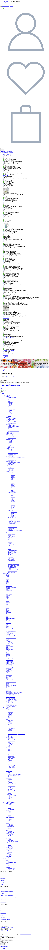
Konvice (10, 727)
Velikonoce (10, 458)
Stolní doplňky (9, 771)
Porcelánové (10, 843)
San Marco (13, 488)
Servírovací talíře (11, 739)
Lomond (10, 410)
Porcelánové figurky (12, 460)
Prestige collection (12, 445)
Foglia (12, 479)
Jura (9, 408)
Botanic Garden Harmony (13, 426)
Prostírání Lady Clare (10, 433)
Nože (9, 751)
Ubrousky (10, 797)
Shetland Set (10, 413)
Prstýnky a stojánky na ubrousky (14, 774)
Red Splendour (11, 554)
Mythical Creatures (12, 552)
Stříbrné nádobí (11, 419)
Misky (7, 719)
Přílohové (10, 714)
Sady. (9, 759)
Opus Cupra (10, 470)
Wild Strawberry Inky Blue (13, 569)
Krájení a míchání (11, 820)
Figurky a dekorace (9, 847)
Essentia (12, 513)
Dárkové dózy (8, 849)
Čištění (7, 860)
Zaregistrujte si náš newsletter (6, 151)
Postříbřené (10, 840)
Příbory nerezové (9, 768)
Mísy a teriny (10, 738)
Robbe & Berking (9, 434)
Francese (12, 480)
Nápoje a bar (8, 778)
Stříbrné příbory (11, 435)
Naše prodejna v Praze (5, 919)
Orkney (9, 412)
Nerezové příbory (11, 436)
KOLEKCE (5, 175)
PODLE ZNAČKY (7, 154)
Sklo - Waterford (11, 572)
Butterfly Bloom (11, 534)
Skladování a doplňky (10, 817)
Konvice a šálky (11, 409)
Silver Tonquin (11, 559)
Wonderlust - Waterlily (12, 571)
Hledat (2, 150)
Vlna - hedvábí (11, 832)
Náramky (7, 823)
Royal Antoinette (11, 463)
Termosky (10, 736)
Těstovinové (10, 716)
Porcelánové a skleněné (13, 841)
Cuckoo (9, 535)
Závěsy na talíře (11, 868)
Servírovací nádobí (9, 737)
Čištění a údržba (11, 523)
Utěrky (9, 798)
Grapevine (10, 442)
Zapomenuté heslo (4, 946)
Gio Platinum (11, 544)
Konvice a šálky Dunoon (11, 631)
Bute (9, 401)
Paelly (9, 812)
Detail (3, 393)
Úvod (4, 369)
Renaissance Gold (11, 556)
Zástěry (9, 800)
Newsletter (3, 917)
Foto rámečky (8, 838)
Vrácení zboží (3, 902)
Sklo (6, 784)
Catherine (10, 441)
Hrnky (9, 731)
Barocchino (13, 475)
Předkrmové (10, 712)
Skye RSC (8, 678)
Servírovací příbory (12, 754)
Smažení (7, 810)
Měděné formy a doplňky (11, 635)
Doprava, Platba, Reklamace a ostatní (8, 897)
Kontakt (2, 910)
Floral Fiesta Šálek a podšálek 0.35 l (12, 385)
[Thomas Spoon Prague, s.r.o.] (7, 6)
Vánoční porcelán (11, 560)
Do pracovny (8, 856)
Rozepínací (10, 824)
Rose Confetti (11, 455)
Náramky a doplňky (12, 423)
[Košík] (25, 146)
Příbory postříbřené (9, 758)
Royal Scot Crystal (9, 439)
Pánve (9, 811)
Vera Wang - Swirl (12, 566)
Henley (9, 405)
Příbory (9, 854)
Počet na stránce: (4, 380)
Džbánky (10, 782)
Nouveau (10, 443)
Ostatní (9, 724)
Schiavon (7, 471)
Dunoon (7, 398)
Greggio (7, 417)
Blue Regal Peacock (12, 397)
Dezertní (10, 713)
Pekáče (9, 815)
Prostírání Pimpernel (10, 432)
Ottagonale (13, 486)
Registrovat (3, 948)
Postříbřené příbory (12, 492)
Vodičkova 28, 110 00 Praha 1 (7, 927)
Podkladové (10, 709)
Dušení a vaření (9, 803)
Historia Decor (11, 468)
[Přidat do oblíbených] (1, 393)
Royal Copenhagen (9, 456)
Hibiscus (10, 546)
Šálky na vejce (11, 746)
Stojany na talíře (11, 869)
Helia (9, 545)
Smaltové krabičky (9, 833)
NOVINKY (5, 356)
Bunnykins (10, 450)
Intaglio (9, 549)
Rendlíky (10, 806)
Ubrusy (9, 796)
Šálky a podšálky (11, 728)
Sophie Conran (11, 429)
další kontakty (3, 931)
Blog (1, 915)
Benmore (10, 399)
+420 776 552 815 (7, 1)
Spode (7, 524)
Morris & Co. (11, 528)
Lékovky (10, 852)
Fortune (9, 539)
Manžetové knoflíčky (10, 826)
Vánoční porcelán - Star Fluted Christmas (16, 457)
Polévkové (10, 722)
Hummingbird (11, 547)
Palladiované (10, 828)
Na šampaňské (11, 788)
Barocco (12, 476)
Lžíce (9, 752)
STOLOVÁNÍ (6, 318)
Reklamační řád (4, 893)
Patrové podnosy (11, 743)
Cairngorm (10, 402)
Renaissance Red (11, 558)
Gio (9, 540)
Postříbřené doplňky (12, 438)
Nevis (9, 411)
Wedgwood (8, 532)
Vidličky (10, 750)
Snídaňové (10, 723)
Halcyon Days (8, 420)
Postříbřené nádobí (12, 418)
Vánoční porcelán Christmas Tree (15, 530)
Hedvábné (10, 831)
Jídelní (9, 710)
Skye (9, 414)
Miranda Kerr (11, 451)
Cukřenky (10, 729)
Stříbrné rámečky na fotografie (14, 521)
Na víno (9, 787)
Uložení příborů (11, 757)
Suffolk (9, 416)
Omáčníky (10, 744)
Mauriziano (13, 484)
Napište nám (3, 913)
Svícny (9, 773)
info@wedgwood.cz (5, 930)
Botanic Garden (11, 425)
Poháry (9, 781)
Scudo (12, 490)
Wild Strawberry (11, 568)
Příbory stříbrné (9, 747)
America (12, 473)
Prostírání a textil (9, 794)
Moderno (12, 485)
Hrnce (9, 804)
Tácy (9, 742)
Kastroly (10, 805)
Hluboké (10, 715)
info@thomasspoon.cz (7, 2)
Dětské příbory (11, 756)
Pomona (9, 428)
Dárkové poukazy (11, 536)
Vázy (9, 772)
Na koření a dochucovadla (13, 775)
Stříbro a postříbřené (12, 862)
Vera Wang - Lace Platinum (13, 564)
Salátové (10, 721)
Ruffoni (7, 465)
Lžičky (9, 753)
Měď (9, 861)
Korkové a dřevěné (12, 795)
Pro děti (9, 835)
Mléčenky (10, 730)
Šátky (7, 830)
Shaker (9, 780)
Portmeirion (8, 424)
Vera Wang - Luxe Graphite (13, 565)
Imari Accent (10, 464)
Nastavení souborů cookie (25, 934)
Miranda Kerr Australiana (13, 453)
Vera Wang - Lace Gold (13, 562)
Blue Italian (10, 525)
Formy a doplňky (11, 466)
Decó (12, 478)
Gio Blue (10, 542)
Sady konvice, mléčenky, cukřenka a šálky (16, 734)
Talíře (7, 708)
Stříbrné (9, 839)
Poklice (9, 808)
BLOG (4, 357)
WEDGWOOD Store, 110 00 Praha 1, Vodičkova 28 (13, 3)
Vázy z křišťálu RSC (10, 694)
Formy (9, 816)
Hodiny (7, 842)
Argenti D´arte (14, 512)
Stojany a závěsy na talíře (11, 531)
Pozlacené (10, 827)
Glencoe (10, 404)
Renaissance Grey (11, 557)
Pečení (7, 813)
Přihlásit (2, 943)
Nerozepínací (11, 825)
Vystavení (8, 867)
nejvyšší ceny (13, 376)
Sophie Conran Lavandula (13, 431)
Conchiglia (13, 477)
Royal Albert (8, 448)
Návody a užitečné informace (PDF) (8, 899)
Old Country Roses (12, 454)
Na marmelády (11, 809)
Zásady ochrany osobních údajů (7, 895)
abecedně (18, 376)
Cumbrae (10, 403)
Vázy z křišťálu (11, 447)
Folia (9, 538)
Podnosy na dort (11, 741)
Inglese (12, 483)
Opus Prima (10, 469)
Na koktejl (10, 789)
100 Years (10, 449)
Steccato (10, 529)
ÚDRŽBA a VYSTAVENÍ (8, 350)
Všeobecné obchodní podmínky (7, 891)
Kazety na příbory (11, 864)
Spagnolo (13, 491)
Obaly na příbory (11, 865)
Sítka (9, 735)
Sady (9, 717)
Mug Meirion (11, 427)
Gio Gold (10, 543)
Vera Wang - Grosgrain (12, 561)
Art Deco (10, 440)
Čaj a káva (8, 726)
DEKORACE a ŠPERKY (8, 337)
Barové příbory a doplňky (13, 783)
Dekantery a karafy (12, 786)
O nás (2, 908)
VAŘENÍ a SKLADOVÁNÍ (9, 331)
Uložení (7, 863)
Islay (4, 370)
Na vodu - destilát (11, 790)
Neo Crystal (10, 553)
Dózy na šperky (11, 850)
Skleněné (10, 846)
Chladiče (10, 779)
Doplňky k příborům (12, 522)
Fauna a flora (10, 834)
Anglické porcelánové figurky (14, 462)
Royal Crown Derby (10, 461)
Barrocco (12, 520)
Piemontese (13, 487)
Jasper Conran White (12, 550)
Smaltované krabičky (12, 421)
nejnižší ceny (7, 376)
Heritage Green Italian (12, 527)
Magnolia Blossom (12, 551)
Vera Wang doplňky (12, 567)
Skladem (4, 379)
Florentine (10, 537)
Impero (12, 482)
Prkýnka (10, 819)
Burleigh (7, 396)
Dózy (9, 745)
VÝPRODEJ (5, 355)
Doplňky (10, 855)
